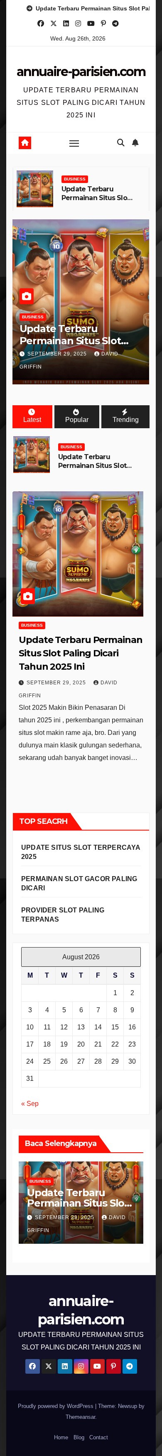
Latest (32, 419)
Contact (98, 1437)
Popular (76, 419)
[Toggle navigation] (74, 143)
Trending (126, 419)
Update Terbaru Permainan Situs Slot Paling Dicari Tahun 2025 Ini (95, 202)
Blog (79, 1437)
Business (75, 179)
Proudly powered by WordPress (56, 1406)
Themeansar (80, 1417)
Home (61, 1437)
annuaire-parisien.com (81, 71)
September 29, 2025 (57, 354)
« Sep (30, 1103)
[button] (121, 143)
